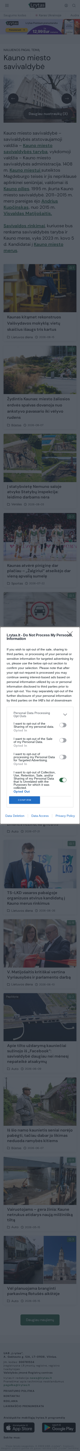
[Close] (71, 635)
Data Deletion (14, 816)
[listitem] (40, 714)
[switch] (62, 725)
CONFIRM (24, 800)
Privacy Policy (65, 816)
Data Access (40, 816)
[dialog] (40, 725)
